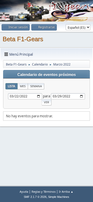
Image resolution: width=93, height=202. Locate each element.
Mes (23, 86)
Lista (11, 86)
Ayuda (24, 191)
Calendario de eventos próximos (46, 75)
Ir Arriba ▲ (66, 191)
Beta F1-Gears (23, 38)
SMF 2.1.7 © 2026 (35, 196)
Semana (36, 86)
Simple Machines (58, 196)
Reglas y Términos (44, 191)
